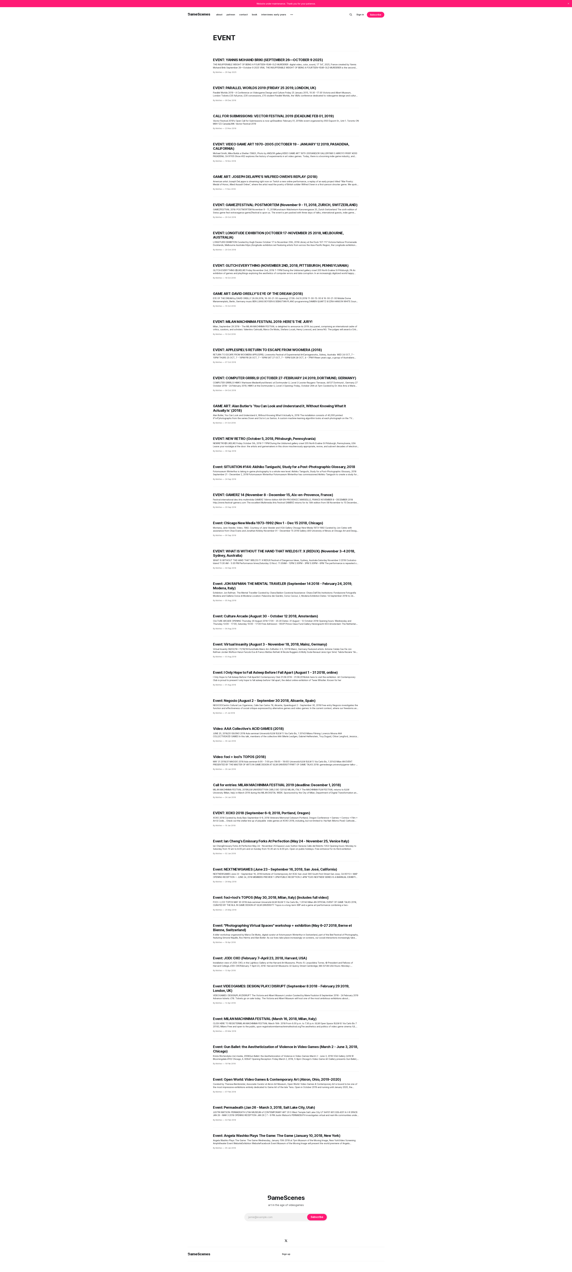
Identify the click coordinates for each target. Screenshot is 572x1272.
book (254, 14)
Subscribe (375, 14)
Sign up (286, 1254)
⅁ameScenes (199, 14)
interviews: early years (273, 14)
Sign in (360, 14)
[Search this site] (350, 14)
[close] (568, 3)
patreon (231, 14)
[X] (286, 1240)
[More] (291, 14)
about (219, 14)
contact (243, 14)
